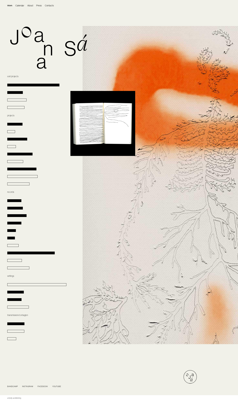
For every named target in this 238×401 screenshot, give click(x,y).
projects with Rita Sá (15, 161)
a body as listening (14, 398)
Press (39, 5)
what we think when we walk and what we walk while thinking (31, 253)
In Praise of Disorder (15, 92)
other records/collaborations (18, 268)
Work (9, 5)
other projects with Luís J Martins (19, 154)
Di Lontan (11, 238)
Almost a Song (12, 245)
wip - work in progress (15, 107)
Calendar (19, 5)
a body (14, 200)
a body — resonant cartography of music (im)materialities (33, 85)
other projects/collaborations (18, 184)
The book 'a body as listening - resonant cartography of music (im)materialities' (36, 284)
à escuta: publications (15, 292)
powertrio (11, 131)
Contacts (49, 5)
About (30, 5)
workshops (11, 338)
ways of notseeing (14, 223)
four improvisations (14, 260)
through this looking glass (16, 100)
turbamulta (11, 146)
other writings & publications (18, 307)
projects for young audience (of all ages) (22, 176)
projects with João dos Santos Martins (21, 169)
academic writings (14, 299)
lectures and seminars (15, 331)
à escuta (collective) (14, 124)
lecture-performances (15, 324)
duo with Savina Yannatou (17, 139)
